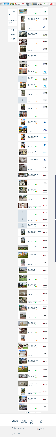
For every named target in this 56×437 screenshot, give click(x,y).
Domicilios (32, 419)
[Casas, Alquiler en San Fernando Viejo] (23, 48)
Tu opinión (55, 218)
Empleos (41, 420)
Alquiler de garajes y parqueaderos (24, 422)
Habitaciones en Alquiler (24, 420)
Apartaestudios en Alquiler (24, 419)
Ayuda (32, 421)
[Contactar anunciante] (36, 13)
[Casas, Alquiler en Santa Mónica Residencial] (23, 232)
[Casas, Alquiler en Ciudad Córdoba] (23, 71)
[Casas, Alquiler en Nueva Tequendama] (23, 384)
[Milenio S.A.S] (30, 4)
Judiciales (41, 422)
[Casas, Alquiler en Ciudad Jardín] (23, 160)
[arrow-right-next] (38, 412)
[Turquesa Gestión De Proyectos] (8, 4)
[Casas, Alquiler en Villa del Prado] (23, 137)
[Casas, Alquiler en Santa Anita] (23, 26)
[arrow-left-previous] (27, 412)
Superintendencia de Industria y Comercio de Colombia (16, 433)
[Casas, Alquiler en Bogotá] (23, 56)
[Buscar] (16, 9)
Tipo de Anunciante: (10, 22)
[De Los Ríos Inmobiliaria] (47, 4)
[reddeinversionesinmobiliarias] (45, 42)
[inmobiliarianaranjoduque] (45, 72)
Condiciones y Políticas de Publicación (15, 429)
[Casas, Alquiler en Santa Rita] (23, 308)
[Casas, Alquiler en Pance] (23, 11)
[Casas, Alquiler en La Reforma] (23, 79)
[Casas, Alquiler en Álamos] (23, 107)
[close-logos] (28, 5)
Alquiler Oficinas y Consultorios (23, 421)
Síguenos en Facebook (32, 422)
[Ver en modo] (43, 7)
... (37, 412)
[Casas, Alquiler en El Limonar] (23, 293)
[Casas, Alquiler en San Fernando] (23, 167)
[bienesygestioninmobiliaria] (45, 27)
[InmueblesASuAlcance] (45, 160)
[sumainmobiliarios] (45, 100)
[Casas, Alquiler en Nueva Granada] (23, 407)
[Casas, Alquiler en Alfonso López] (23, 145)
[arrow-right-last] (40, 412)
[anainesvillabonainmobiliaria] (45, 12)
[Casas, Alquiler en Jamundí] (23, 114)
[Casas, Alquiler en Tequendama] (23, 34)
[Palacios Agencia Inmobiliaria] (53, 4)
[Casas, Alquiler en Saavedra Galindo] (23, 19)
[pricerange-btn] (16, 19)
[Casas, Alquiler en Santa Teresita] (23, 361)
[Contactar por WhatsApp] (35, 13)
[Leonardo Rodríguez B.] (36, 4)
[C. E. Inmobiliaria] (19, 4)
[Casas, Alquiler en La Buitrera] (23, 247)
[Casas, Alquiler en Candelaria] (23, 122)
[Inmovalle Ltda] (3, 4)
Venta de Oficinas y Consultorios (15, 420)
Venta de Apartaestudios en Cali (15, 419)
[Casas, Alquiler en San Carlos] (23, 315)
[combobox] (12, 9)
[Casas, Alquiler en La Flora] (23, 346)
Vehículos (41, 419)
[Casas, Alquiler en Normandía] (23, 353)
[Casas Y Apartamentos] (14, 4)
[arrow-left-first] (26, 412)
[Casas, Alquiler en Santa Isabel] (23, 300)
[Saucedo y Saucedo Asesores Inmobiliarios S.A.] (25, 4)
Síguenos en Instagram (32, 423)
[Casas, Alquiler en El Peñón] (23, 183)
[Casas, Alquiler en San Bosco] (23, 93)
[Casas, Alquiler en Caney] (23, 85)
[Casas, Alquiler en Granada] (23, 323)
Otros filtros (12, 20)
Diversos (40, 421)
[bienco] (45, 56)
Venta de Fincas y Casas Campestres (15, 421)
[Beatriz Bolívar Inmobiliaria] (42, 4)
